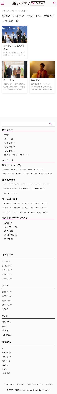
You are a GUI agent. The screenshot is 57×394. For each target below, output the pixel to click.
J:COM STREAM (9, 173)
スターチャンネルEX (46, 173)
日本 (45, 212)
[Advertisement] (43, 36)
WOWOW (46, 184)
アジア (5, 285)
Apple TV (15, 169)
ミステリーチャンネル (10, 193)
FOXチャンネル (14, 184)
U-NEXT (34, 173)
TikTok (5, 365)
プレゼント (9, 151)
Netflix (27, 173)
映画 (4, 326)
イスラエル (35, 203)
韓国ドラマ (7, 292)
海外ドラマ (7, 322)
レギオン (35, 80)
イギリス (26, 203)
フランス (23, 212)
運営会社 (8, 238)
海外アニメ (7, 335)
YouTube (6, 361)
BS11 (5, 184)
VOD (4, 315)
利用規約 (20, 385)
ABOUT (8, 223)
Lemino (19, 173)
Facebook (6, 352)
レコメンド (9, 143)
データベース (8, 278)
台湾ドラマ (7, 300)
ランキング (9, 147)
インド (6, 208)
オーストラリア (15, 208)
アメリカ (17, 203)
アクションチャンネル (10, 188)
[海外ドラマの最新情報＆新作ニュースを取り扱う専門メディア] (28, 3)
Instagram (6, 356)
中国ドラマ (7, 296)
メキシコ (32, 212)
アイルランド (7, 203)
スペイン (44, 208)
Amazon (6, 169)
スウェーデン (34, 208)
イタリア (44, 203)
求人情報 (8, 230)
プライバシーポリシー (35, 385)
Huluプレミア (39, 169)
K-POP (5, 309)
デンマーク (7, 212)
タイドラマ (7, 305)
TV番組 (5, 330)
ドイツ (16, 212)
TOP (6, 135)
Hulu (30, 169)
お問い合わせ (11, 234)
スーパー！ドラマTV (39, 188)
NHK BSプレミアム (34, 184)
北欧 (39, 212)
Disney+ (23, 169)
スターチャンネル (25, 188)
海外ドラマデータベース (16, 154)
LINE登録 (6, 373)
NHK (24, 184)
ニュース (8, 139)
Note (4, 369)
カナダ (25, 208)
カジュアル (8, 80)
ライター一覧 (11, 226)
